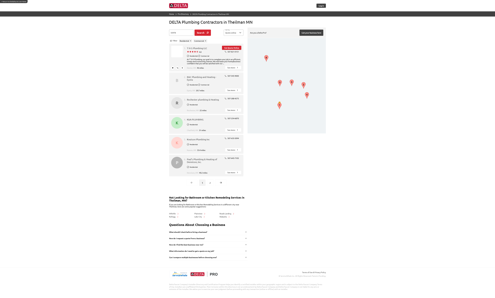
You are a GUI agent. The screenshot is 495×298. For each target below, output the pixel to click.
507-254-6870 (233, 118)
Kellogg (172, 216)
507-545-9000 (233, 76)
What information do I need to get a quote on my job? (191, 251)
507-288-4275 (233, 98)
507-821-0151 (233, 52)
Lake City (198, 216)
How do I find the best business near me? (186, 244)
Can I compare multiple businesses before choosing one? (193, 257)
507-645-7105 (233, 158)
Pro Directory (183, 14)
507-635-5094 (233, 138)
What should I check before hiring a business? (188, 232)
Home (171, 14)
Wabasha (223, 216)
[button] (233, 33)
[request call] (177, 67)
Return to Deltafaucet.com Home (13, 2)
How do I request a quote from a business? (187, 238)
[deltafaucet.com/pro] (204, 274)
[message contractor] (172, 67)
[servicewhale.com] (179, 274)
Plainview (198, 213)
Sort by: (227, 30)
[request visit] (182, 67)
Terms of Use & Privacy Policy (314, 272)
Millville (172, 213)
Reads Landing (226, 213)
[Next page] (220, 182)
